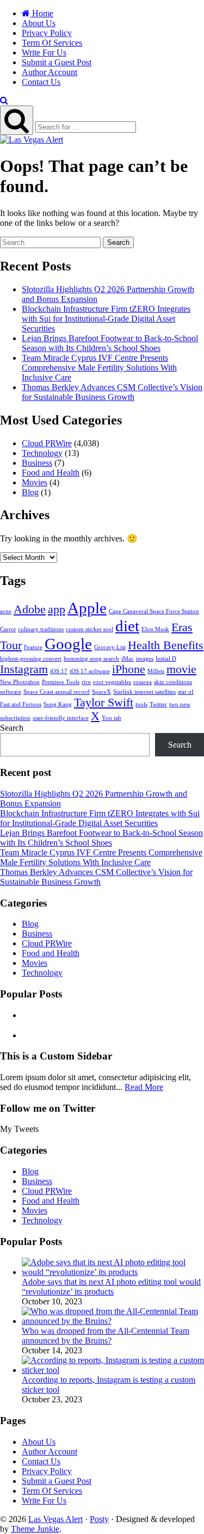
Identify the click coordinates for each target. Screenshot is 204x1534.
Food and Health (50, 472)
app (56, 609)
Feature (33, 647)
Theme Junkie (35, 1528)
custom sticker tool (89, 629)
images (144, 659)
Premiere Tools (60, 682)
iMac (127, 659)
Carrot (8, 629)
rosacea (142, 682)
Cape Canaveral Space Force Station (154, 611)
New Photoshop (20, 682)
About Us (38, 23)
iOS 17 (58, 671)
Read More (144, 1087)
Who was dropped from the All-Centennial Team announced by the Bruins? (105, 1335)
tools (141, 704)
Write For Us (44, 52)
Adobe (30, 609)
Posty (99, 1519)
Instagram (24, 669)
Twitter (158, 704)
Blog (30, 492)
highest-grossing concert (30, 659)
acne (5, 611)
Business (37, 462)
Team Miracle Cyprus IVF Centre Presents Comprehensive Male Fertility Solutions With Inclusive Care (99, 367)
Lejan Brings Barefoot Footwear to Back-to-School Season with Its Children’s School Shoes (110, 343)
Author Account (49, 72)
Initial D (166, 659)
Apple (87, 608)
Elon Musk (155, 629)
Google (68, 643)
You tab (111, 718)
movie (181, 669)
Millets (155, 671)
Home (41, 13)
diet (127, 625)
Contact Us (41, 82)
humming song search (91, 659)
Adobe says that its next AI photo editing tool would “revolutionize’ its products (111, 1286)
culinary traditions (41, 629)
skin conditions (173, 682)
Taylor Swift (103, 702)
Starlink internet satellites (144, 692)
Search (118, 242)
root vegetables (112, 682)
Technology (42, 453)
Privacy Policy (47, 33)
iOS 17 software (90, 671)
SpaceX (101, 692)
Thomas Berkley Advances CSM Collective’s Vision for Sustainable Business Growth (112, 392)
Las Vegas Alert (55, 1519)
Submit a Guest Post (56, 62)
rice (86, 682)
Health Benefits (165, 645)
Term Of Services (52, 42)
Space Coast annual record (56, 692)
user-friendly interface (61, 718)
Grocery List (110, 647)
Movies (34, 482)
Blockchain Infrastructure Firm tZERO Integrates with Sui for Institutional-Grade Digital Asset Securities (106, 318)
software (10, 692)
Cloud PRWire (47, 443)
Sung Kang (58, 704)
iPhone (128, 669)
